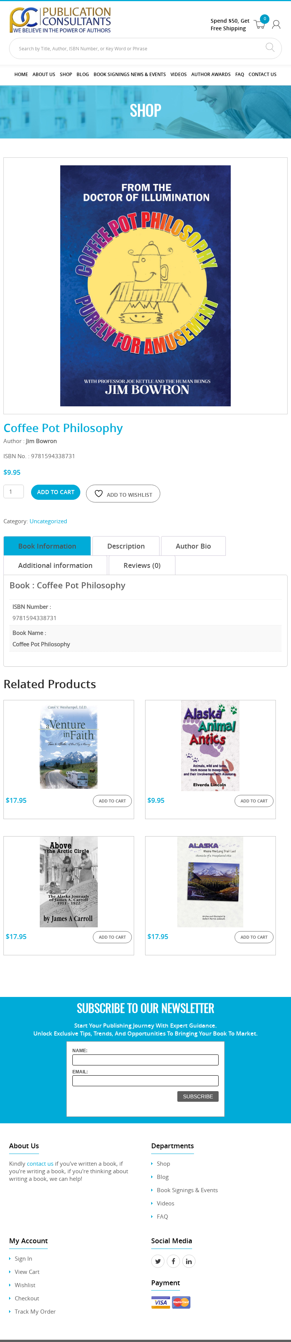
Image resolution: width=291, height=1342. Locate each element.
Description (126, 545)
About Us (44, 74)
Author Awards (211, 74)
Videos (165, 1203)
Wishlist (25, 1285)
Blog (83, 74)
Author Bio (193, 545)
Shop (66, 74)
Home (21, 74)
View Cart (27, 1271)
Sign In (23, 1258)
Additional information (55, 565)
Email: (80, 1072)
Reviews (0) (142, 565)
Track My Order (35, 1311)
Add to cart (55, 492)
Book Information (47, 545)
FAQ (239, 74)
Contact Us (263, 74)
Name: (80, 1050)
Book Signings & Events (187, 1190)
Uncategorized (48, 521)
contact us (40, 1163)
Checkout (27, 1298)
